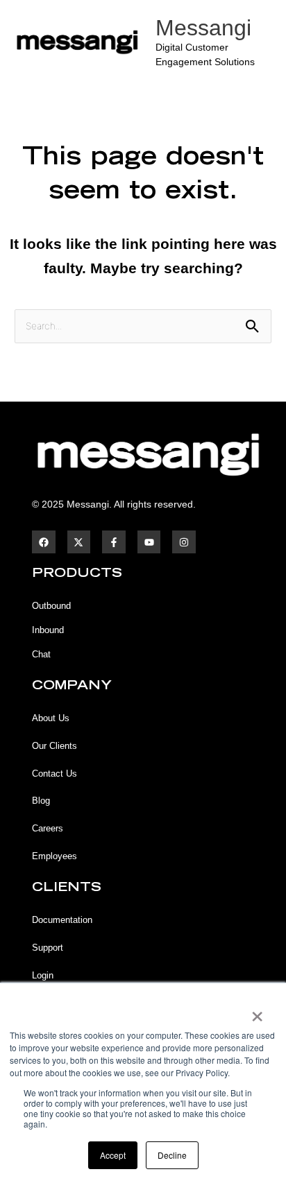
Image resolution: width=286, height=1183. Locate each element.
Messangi (203, 27)
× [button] (256, 1011)
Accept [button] (113, 1155)
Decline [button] (172, 1155)
